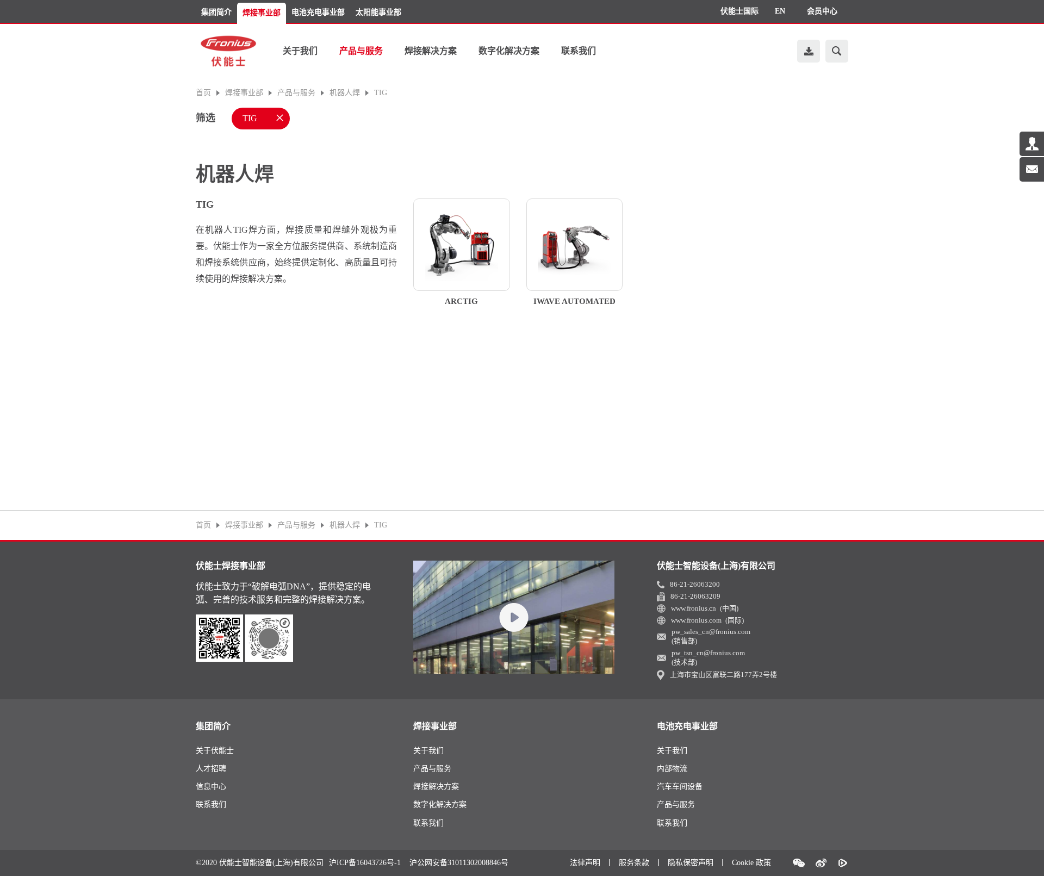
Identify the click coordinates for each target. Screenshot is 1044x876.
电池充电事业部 (318, 12)
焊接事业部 (262, 13)
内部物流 (672, 769)
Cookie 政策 (751, 863)
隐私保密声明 (690, 863)
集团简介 (216, 12)
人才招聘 (211, 769)
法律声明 (585, 863)
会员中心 (822, 11)
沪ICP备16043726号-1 (365, 863)
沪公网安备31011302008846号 (458, 863)
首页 (203, 93)
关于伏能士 (215, 751)
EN (780, 11)
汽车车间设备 (680, 786)
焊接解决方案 (431, 50)
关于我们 (300, 50)
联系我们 (578, 50)
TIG (380, 93)
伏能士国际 (739, 11)
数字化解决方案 (508, 50)
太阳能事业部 (378, 12)
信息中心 (211, 786)
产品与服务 (361, 50)
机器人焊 (345, 93)
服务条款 (634, 863)
